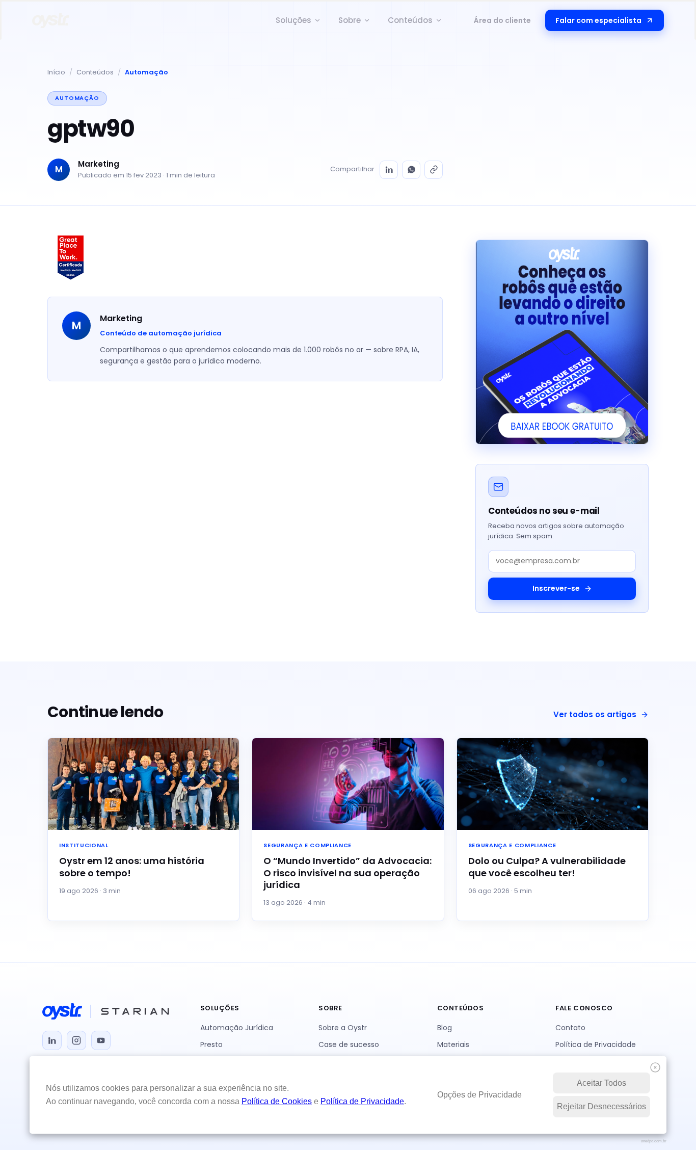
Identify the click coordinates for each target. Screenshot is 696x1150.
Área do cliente (502, 20)
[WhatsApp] (411, 170)
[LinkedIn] (389, 170)
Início (56, 72)
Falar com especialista (598, 20)
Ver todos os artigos (594, 714)
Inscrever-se (556, 588)
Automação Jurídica (236, 1028)
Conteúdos (410, 20)
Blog (444, 1028)
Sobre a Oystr (342, 1028)
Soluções (293, 20)
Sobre (349, 20)
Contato (570, 1028)
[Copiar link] (433, 170)
